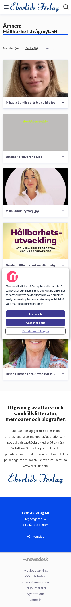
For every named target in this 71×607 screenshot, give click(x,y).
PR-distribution (35, 576)
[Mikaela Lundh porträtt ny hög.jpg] (35, 78)
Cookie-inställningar (35, 331)
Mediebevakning (35, 570)
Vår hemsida (35, 536)
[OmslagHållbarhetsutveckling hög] (35, 241)
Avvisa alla (35, 313)
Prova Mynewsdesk (35, 582)
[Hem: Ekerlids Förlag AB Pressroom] (34, 7)
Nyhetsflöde (36, 594)
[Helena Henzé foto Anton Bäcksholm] (35, 349)
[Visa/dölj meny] (6, 7)
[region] (35, 303)
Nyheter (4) (11, 48)
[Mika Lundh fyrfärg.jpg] (35, 186)
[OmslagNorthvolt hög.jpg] (35, 132)
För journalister (35, 588)
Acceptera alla (35, 322)
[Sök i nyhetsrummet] (66, 7)
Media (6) (31, 48)
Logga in (35, 600)
